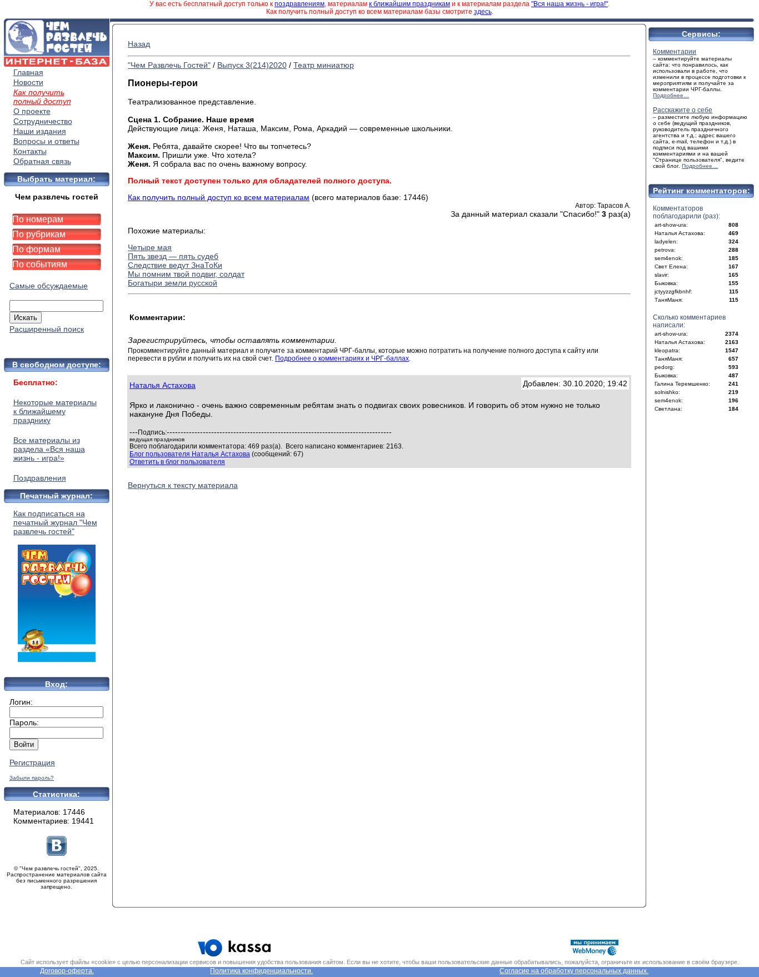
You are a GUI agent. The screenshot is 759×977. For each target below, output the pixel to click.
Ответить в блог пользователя (177, 462)
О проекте (32, 111)
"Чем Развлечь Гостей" (169, 65)
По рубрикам (39, 234)
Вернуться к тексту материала (183, 485)
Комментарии (674, 52)
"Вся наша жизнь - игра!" (569, 4)
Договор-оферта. (67, 971)
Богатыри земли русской (172, 282)
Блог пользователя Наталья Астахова (189, 454)
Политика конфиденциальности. (261, 971)
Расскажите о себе (682, 110)
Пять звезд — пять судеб (173, 256)
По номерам (37, 219)
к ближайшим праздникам (409, 4)
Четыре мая (150, 247)
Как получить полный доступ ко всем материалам (218, 197)
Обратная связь (42, 161)
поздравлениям (299, 4)
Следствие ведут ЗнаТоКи (175, 265)
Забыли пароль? (31, 778)
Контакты (30, 151)
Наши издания (39, 131)
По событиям (39, 264)
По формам (36, 249)
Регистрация (32, 762)
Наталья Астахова (162, 385)
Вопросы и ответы (46, 141)
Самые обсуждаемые (48, 285)
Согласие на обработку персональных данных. (574, 971)
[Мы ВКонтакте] (57, 853)
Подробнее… (671, 95)
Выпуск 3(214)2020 (252, 65)
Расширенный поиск (46, 329)
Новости (28, 82)
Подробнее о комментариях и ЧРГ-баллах (342, 358)
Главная (28, 72)
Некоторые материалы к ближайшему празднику (55, 411)
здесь (483, 12)
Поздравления (39, 477)
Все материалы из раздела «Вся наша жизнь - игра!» (49, 449)
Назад (139, 43)
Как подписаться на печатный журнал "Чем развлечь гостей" (55, 522)
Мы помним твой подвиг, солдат (186, 274)
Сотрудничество (42, 121)
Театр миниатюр (323, 65)
